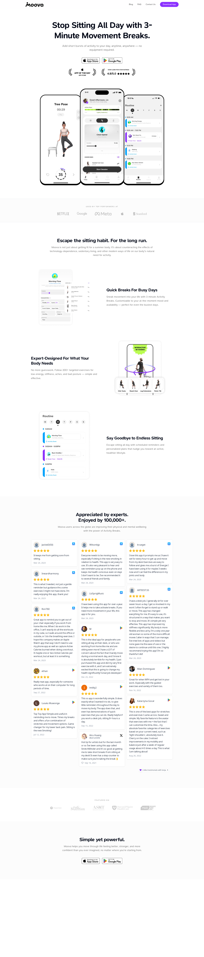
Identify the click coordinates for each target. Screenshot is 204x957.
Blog (131, 4)
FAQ (139, 4)
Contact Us (151, 4)
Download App (169, 4)
